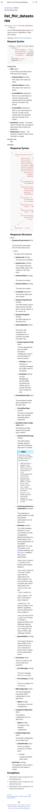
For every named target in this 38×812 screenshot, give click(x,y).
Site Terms (16, 808)
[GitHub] (19, 803)
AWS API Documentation (22, 38)
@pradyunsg (23, 806)
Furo (29, 806)
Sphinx (15, 806)
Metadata (20, 552)
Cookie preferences (25, 808)
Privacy (10, 808)
